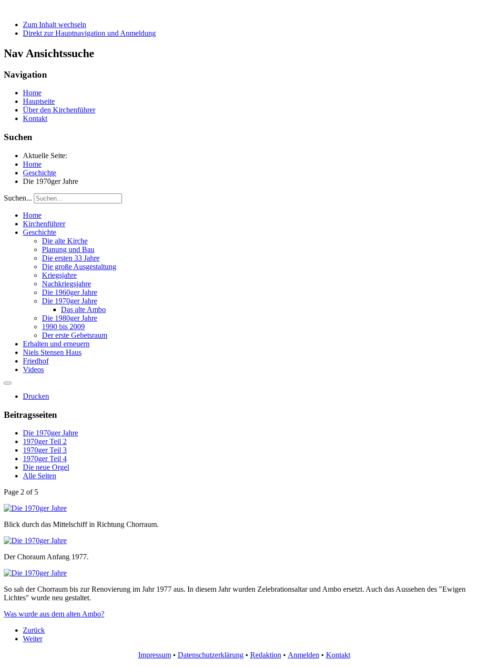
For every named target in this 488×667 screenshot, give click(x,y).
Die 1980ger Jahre (69, 318)
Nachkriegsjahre (66, 284)
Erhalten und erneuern (56, 344)
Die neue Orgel (46, 467)
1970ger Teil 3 (45, 450)
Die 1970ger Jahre (69, 301)
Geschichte (39, 232)
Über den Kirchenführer (59, 110)
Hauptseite (39, 101)
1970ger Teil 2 (45, 441)
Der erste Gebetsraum (74, 335)
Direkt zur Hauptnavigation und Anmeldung (89, 33)
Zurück (34, 630)
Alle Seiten (39, 476)
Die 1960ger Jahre (69, 292)
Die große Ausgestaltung (79, 267)
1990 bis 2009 (63, 327)
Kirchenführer (44, 224)
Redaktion (265, 655)
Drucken (36, 396)
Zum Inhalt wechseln (54, 24)
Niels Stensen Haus (52, 352)
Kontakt (35, 118)
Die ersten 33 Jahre (71, 258)
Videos (33, 369)
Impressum (154, 655)
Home (32, 93)
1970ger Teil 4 (45, 459)
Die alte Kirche (65, 241)
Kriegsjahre (59, 275)
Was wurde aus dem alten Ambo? (54, 614)
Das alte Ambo (83, 309)
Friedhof (36, 361)
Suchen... (18, 198)
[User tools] (7, 383)
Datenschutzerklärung (211, 655)
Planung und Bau (68, 249)
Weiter (32, 639)
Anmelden (303, 655)
